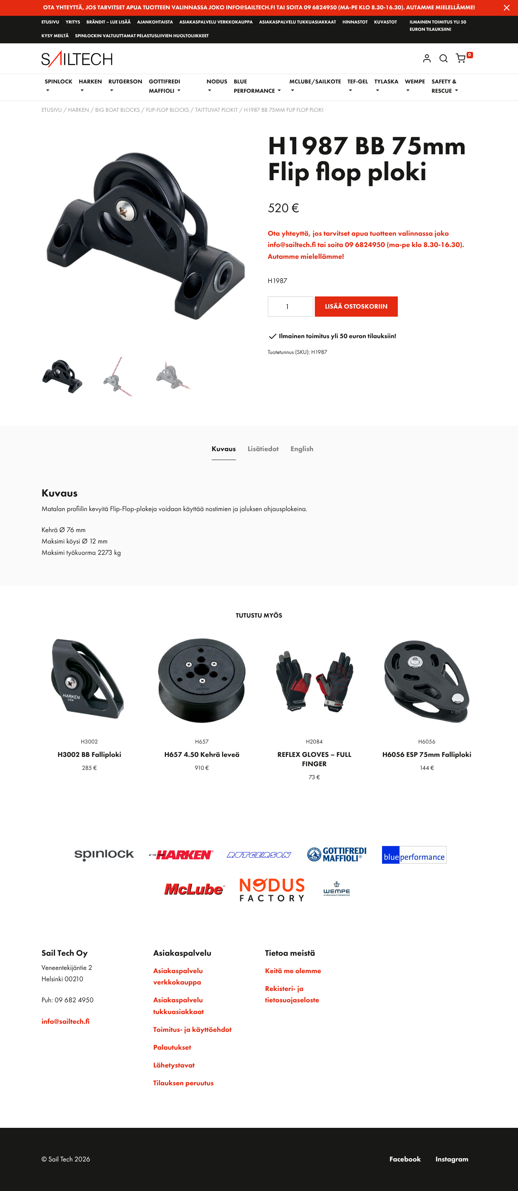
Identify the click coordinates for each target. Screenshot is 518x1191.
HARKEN (78, 110)
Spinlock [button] (58, 81)
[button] (443, 58)
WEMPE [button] (415, 81)
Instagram (451, 1159)
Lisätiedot (263, 449)
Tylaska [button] (386, 81)
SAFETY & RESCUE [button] (443, 86)
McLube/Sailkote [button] (315, 81)
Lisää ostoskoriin (356, 306)
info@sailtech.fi (65, 1021)
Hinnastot (354, 22)
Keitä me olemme (293, 971)
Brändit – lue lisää (109, 22)
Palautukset (172, 1047)
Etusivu (50, 22)
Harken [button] (90, 81)
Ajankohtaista (155, 22)
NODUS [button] (217, 81)
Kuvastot (385, 22)
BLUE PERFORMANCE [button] (255, 86)
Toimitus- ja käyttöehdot (192, 1029)
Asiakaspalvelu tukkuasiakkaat (297, 22)
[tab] (223, 449)
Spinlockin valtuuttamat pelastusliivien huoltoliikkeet (141, 36)
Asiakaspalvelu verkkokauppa (216, 22)
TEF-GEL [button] (358, 81)
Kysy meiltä (54, 36)
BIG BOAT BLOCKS (117, 110)
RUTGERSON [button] (125, 81)
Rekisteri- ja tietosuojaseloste (292, 994)
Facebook (405, 1159)
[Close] (506, 7)
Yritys (73, 22)
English (302, 449)
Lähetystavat (174, 1065)
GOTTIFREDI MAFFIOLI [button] (164, 86)
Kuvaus (224, 449)
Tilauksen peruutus (183, 1083)
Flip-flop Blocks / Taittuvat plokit (192, 110)
